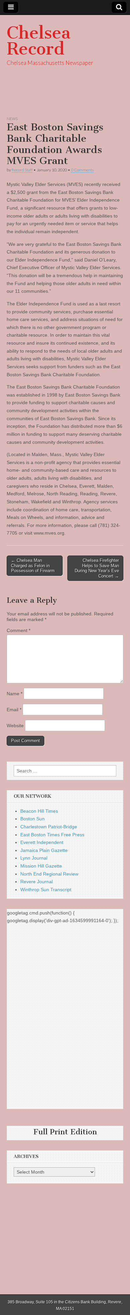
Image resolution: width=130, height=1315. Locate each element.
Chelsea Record (39, 41)
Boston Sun (32, 818)
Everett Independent (41, 842)
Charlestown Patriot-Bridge (48, 826)
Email (14, 709)
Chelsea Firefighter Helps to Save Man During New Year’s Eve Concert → (97, 568)
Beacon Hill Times (39, 811)
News (12, 118)
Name (14, 693)
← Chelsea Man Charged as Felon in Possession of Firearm (33, 565)
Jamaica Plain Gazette (44, 850)
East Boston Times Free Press (52, 834)
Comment (18, 630)
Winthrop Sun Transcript (45, 889)
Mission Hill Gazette (41, 866)
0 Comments (82, 169)
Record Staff (22, 169)
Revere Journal (36, 881)
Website (15, 725)
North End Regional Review (49, 874)
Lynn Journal (33, 858)
